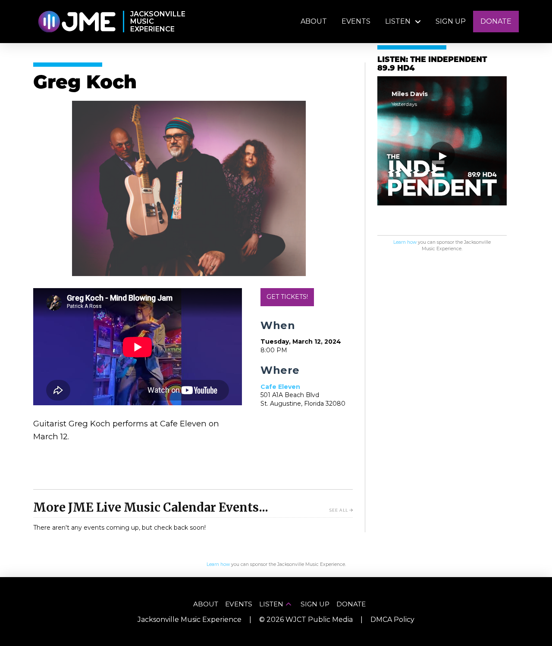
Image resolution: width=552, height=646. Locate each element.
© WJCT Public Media (306, 619)
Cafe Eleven (280, 387)
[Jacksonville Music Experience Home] (76, 21)
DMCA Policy (392, 619)
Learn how (405, 242)
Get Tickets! (287, 297)
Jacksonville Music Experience (190, 619)
